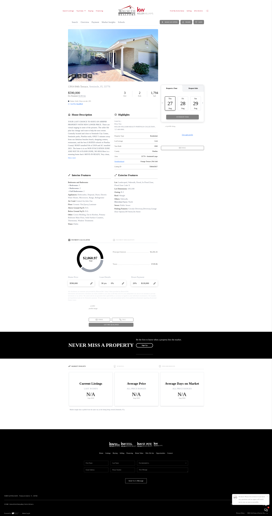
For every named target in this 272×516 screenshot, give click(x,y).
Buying (90, 11)
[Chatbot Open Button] (266, 510)
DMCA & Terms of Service (255, 513)
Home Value (139, 453)
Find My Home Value (177, 11)
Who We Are (198, 11)
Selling (189, 11)
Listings (108, 453)
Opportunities (160, 453)
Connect (170, 453)
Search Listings (68, 11)
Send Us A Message (136, 481)
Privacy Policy (240, 513)
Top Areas (80, 11)
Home (101, 453)
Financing (99, 11)
